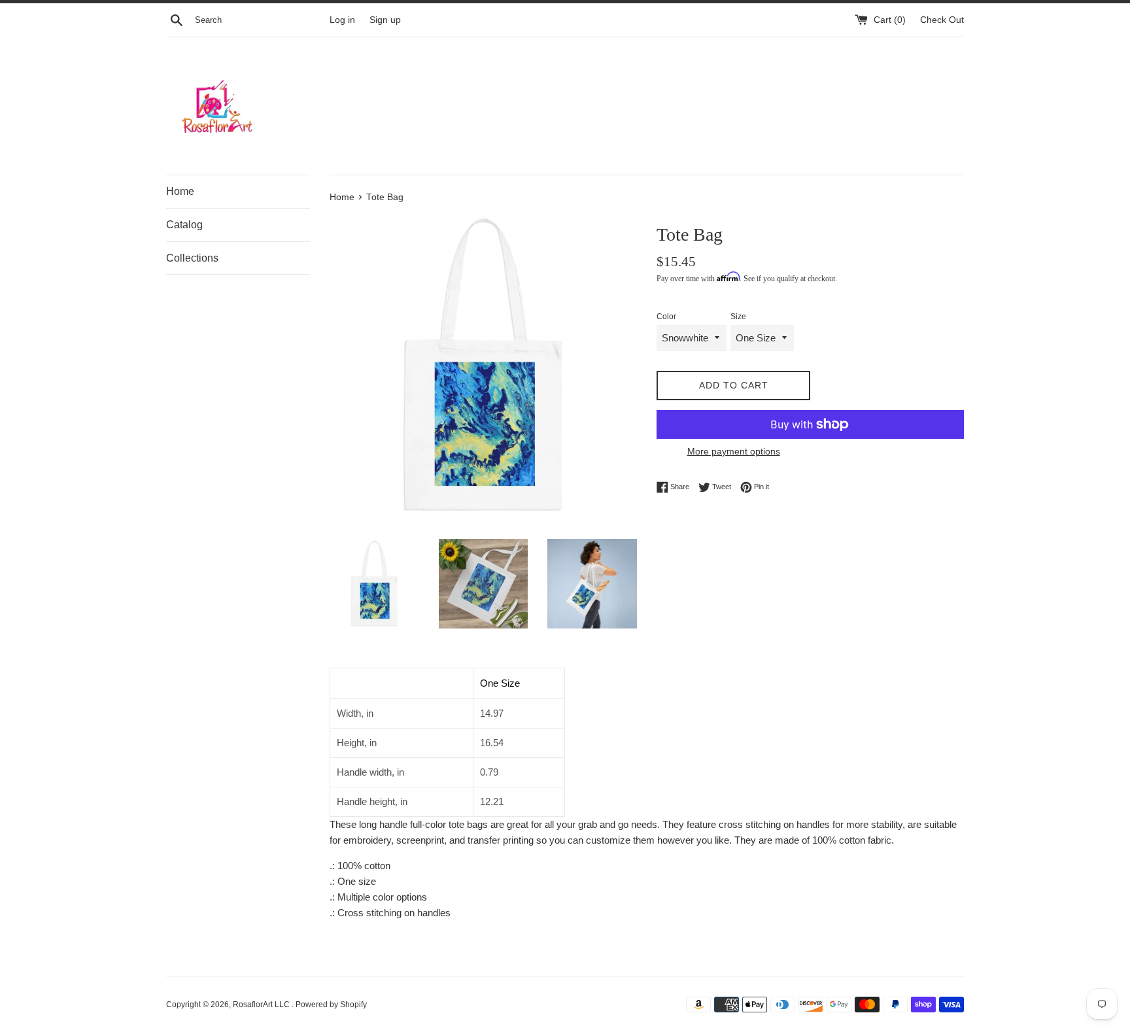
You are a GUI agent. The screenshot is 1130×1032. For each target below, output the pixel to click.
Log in (342, 20)
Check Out (942, 20)
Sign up (385, 20)
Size (738, 316)
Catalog (184, 224)
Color (666, 316)
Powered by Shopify (331, 1004)
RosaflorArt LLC (262, 1004)
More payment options (733, 451)
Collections (192, 258)
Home (180, 191)
